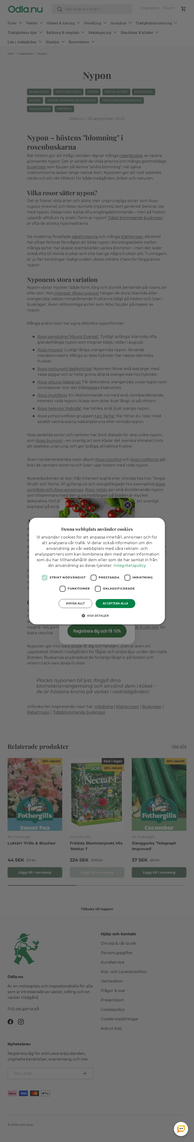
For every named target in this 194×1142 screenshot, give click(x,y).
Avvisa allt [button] (75, 603)
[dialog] (97, 571)
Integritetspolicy (130, 565)
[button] (97, 615)
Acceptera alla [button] (115, 603)
